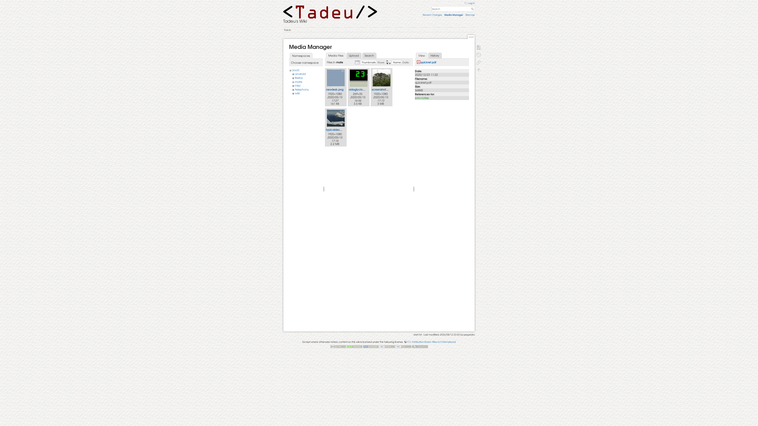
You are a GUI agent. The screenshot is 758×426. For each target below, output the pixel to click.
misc (298, 85)
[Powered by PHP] (371, 346)
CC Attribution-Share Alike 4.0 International (431, 342)
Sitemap (470, 15)
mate (298, 82)
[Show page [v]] (478, 47)
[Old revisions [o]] (478, 54)
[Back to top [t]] (478, 69)
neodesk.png (334, 89)
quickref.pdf (428, 62)
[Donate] (354, 346)
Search (473, 8)
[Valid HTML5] (387, 346)
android (300, 74)
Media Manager (453, 15)
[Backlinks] (478, 62)
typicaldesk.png (336, 129)
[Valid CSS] (404, 346)
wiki (297, 93)
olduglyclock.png (360, 89)
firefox (299, 78)
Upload (354, 55)
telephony (302, 89)
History (435, 55)
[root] (295, 70)
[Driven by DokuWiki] (420, 346)
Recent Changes (432, 15)
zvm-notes (422, 98)
